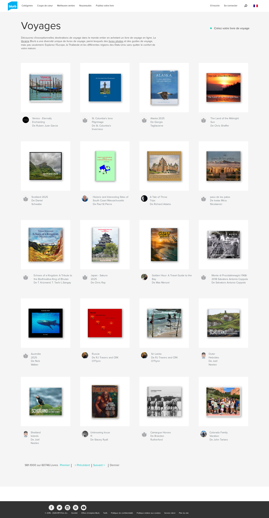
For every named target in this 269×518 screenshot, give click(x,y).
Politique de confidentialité (122, 513)
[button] (255, 6)
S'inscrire (215, 5)
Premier (65, 465)
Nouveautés (85, 5)
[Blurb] (12, 7)
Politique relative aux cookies (149, 513)
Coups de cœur (45, 5)
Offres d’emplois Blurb (90, 513)
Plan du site (184, 513)
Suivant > (99, 465)
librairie (25, 41)
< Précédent (82, 465)
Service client (169, 513)
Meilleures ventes (66, 5)
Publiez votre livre (105, 5)
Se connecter (230, 5)
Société (74, 513)
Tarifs (105, 513)
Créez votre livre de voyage (231, 28)
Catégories (27, 5)
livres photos (116, 41)
